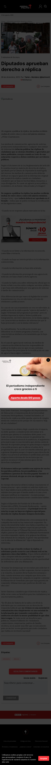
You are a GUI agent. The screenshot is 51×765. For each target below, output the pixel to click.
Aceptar (43, 758)
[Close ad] (48, 360)
